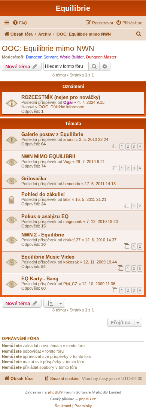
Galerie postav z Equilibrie (52, 134)
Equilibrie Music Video (47, 257)
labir (67, 199)
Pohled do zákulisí (43, 194)
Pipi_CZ (70, 283)
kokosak (71, 262)
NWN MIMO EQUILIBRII (48, 156)
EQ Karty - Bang (39, 278)
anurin (68, 139)
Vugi (67, 161)
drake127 (71, 240)
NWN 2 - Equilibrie (42, 235)
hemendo (71, 183)
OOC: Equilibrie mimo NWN (48, 48)
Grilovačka (33, 178)
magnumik (72, 221)
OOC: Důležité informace (61, 107)
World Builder (72, 57)
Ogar (68, 102)
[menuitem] (19, 22)
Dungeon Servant (42, 57)
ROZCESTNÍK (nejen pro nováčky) (60, 97)
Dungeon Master (101, 57)
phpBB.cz (87, 399)
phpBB (54, 392)
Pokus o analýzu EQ (45, 216)
